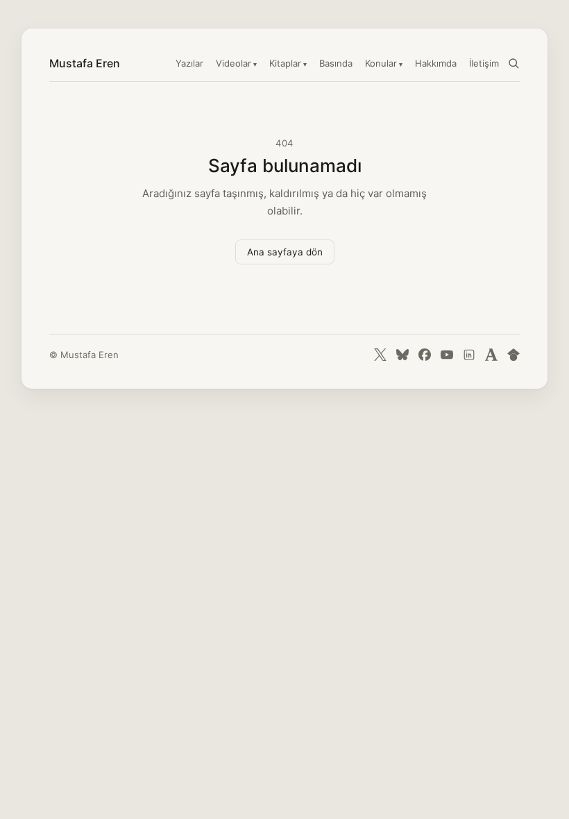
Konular (381, 63)
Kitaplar (285, 63)
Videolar (233, 63)
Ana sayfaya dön (285, 251)
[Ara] (513, 63)
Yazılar (189, 63)
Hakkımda (436, 63)
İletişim (484, 63)
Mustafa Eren (84, 63)
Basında (336, 63)
